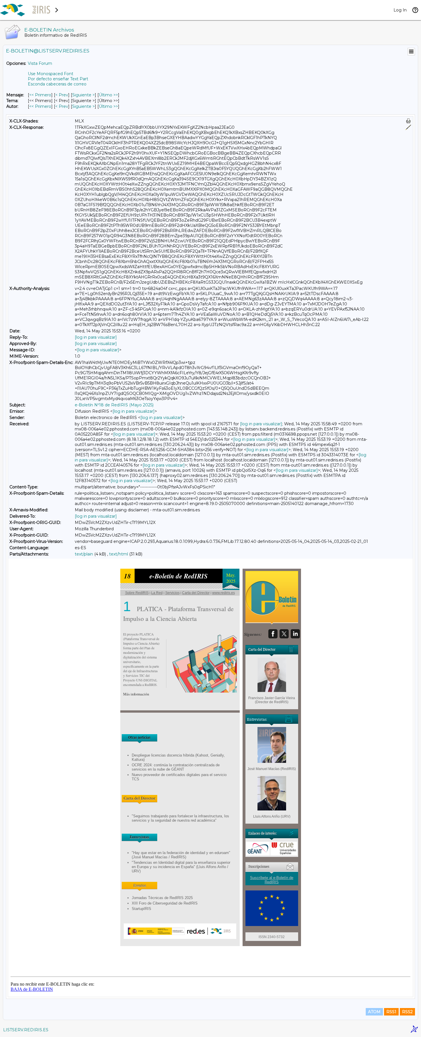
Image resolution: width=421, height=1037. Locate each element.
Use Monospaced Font (50, 73)
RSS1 (391, 1011)
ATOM (374, 1011)
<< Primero (40, 95)
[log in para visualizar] (96, 337)
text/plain (84, 554)
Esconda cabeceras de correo (57, 84)
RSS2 (407, 1011)
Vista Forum (40, 63)
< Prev (61, 95)
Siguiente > (83, 95)
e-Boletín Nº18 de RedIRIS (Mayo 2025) (114, 405)
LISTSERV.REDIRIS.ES (25, 1029)
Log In (400, 10)
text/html (118, 554)
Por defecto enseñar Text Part (58, 78)
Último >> (108, 95)
